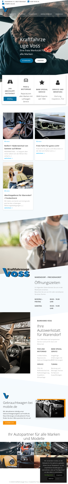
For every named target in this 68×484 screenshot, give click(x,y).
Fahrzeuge (59, 14)
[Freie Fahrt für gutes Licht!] (50, 126)
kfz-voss (7, 141)
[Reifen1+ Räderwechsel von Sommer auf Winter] (18, 126)
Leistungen (33, 14)
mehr (57, 478)
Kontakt (23, 14)
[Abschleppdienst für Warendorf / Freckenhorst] (18, 175)
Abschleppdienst (46, 14)
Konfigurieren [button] (49, 475)
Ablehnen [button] (51, 478)
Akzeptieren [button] (59, 475)
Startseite (12, 14)
